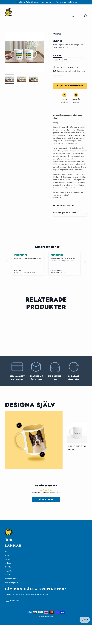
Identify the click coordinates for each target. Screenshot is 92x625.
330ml (57, 60)
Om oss (7, 559)
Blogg (7, 555)
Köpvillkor (8, 567)
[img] (28, 255)
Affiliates (8, 563)
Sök (6, 551)
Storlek (57, 55)
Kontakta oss (9, 575)
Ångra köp (8, 571)
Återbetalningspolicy (12, 582)
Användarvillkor (10, 578)
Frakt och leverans (63, 206)
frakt (70, 44)
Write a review (46, 499)
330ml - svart (69, 60)
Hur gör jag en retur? (64, 213)
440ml (80, 60)
